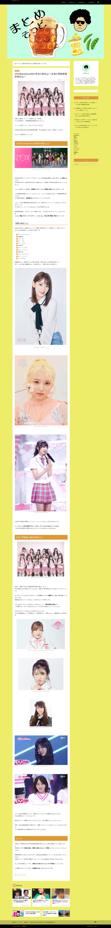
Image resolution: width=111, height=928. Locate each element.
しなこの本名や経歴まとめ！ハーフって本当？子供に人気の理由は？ (86, 126)
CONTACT (81, 2)
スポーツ (76, 147)
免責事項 (24, 926)
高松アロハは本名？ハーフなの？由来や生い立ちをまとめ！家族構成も (86, 120)
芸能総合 (17, 70)
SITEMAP (91, 2)
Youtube (76, 143)
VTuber (76, 141)
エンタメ (76, 144)
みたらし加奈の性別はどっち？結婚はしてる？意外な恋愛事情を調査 (86, 103)
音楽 (75, 153)
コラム (75, 146)
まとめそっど (15, 0)
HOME (63, 2)
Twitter (75, 140)
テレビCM (76, 149)
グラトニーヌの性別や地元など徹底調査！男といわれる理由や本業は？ (86, 115)
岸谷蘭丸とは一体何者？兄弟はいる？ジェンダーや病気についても (86, 109)
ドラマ (75, 150)
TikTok (75, 138)
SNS (75, 136)
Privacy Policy (17, 926)
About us (72, 2)
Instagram (76, 135)
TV (74, 139)
